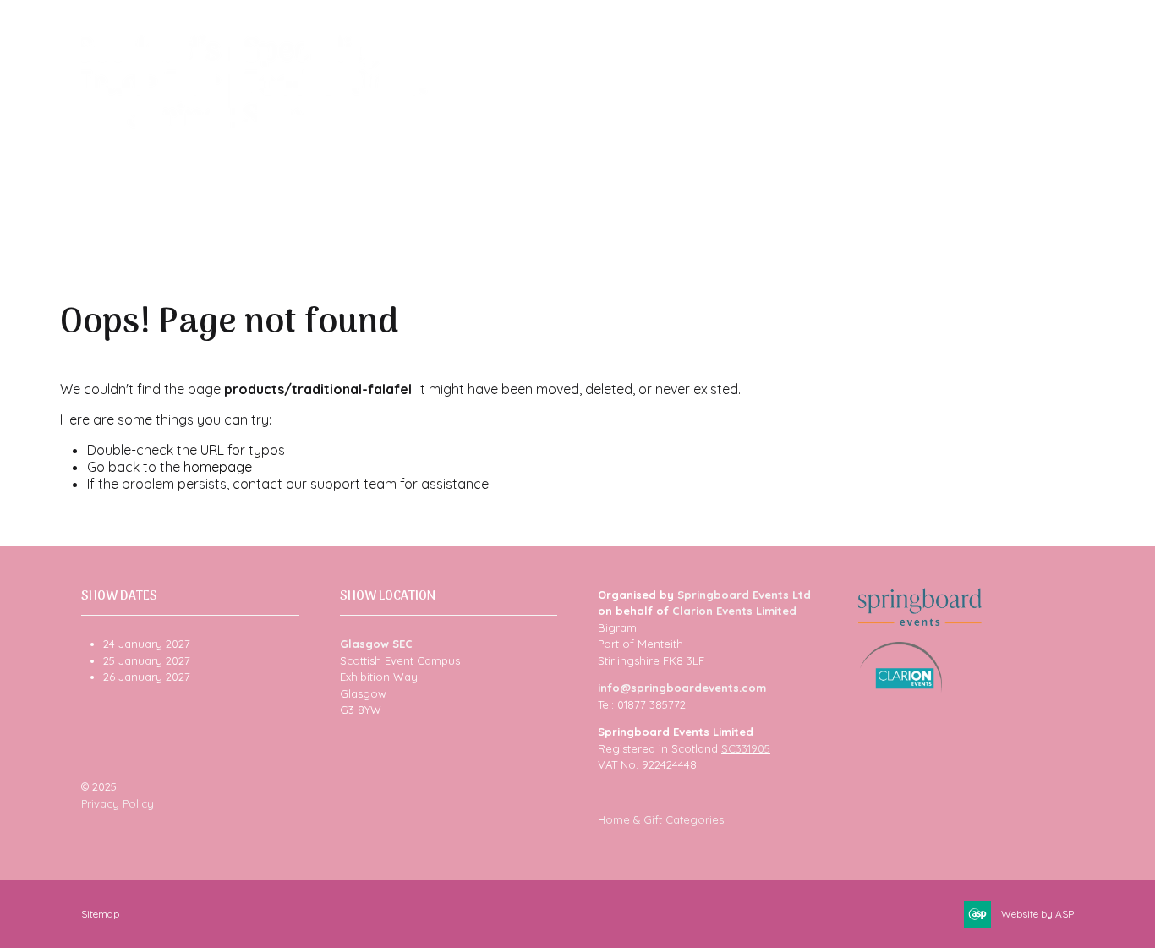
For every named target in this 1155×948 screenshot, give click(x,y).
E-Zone (970, 130)
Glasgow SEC (376, 643)
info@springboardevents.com (682, 687)
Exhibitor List (616, 130)
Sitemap (100, 913)
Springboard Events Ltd (744, 594)
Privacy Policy (117, 803)
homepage (217, 466)
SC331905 (745, 748)
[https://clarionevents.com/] (901, 688)
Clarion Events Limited (734, 610)
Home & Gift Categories (661, 819)
